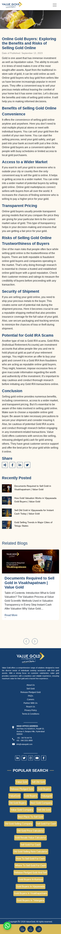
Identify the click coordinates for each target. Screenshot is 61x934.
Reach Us (30, 707)
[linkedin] (17, 758)
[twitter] (24, 758)
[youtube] (37, 758)
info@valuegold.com (24, 744)
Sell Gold (31, 689)
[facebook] (43, 758)
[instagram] (30, 758)
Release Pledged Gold (30, 692)
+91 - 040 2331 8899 (24, 740)
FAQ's (30, 696)
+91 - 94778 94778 (24, 738)
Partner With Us (30, 703)
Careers (30, 699)
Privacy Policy (30, 710)
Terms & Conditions (30, 714)
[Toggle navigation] (54, 5)
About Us (31, 685)
